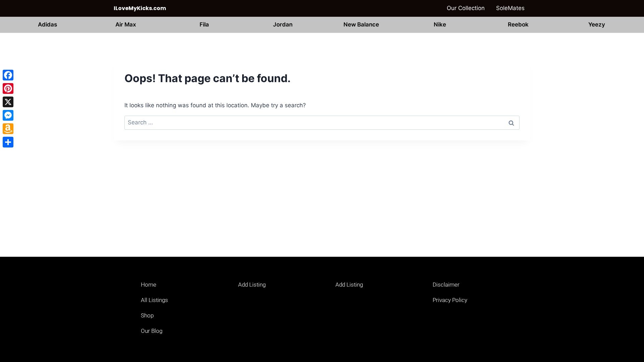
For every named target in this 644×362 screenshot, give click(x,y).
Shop (147, 315)
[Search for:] (322, 122)
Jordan (282, 24)
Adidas (47, 24)
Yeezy (596, 24)
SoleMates (510, 8)
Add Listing (252, 284)
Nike (440, 24)
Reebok (518, 24)
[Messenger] (8, 115)
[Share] (8, 142)
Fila (204, 24)
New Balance (361, 24)
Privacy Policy (450, 300)
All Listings (154, 300)
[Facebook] (8, 75)
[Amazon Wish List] (8, 128)
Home (148, 284)
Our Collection (466, 8)
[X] (8, 102)
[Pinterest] (8, 88)
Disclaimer (446, 284)
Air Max (125, 24)
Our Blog (151, 330)
